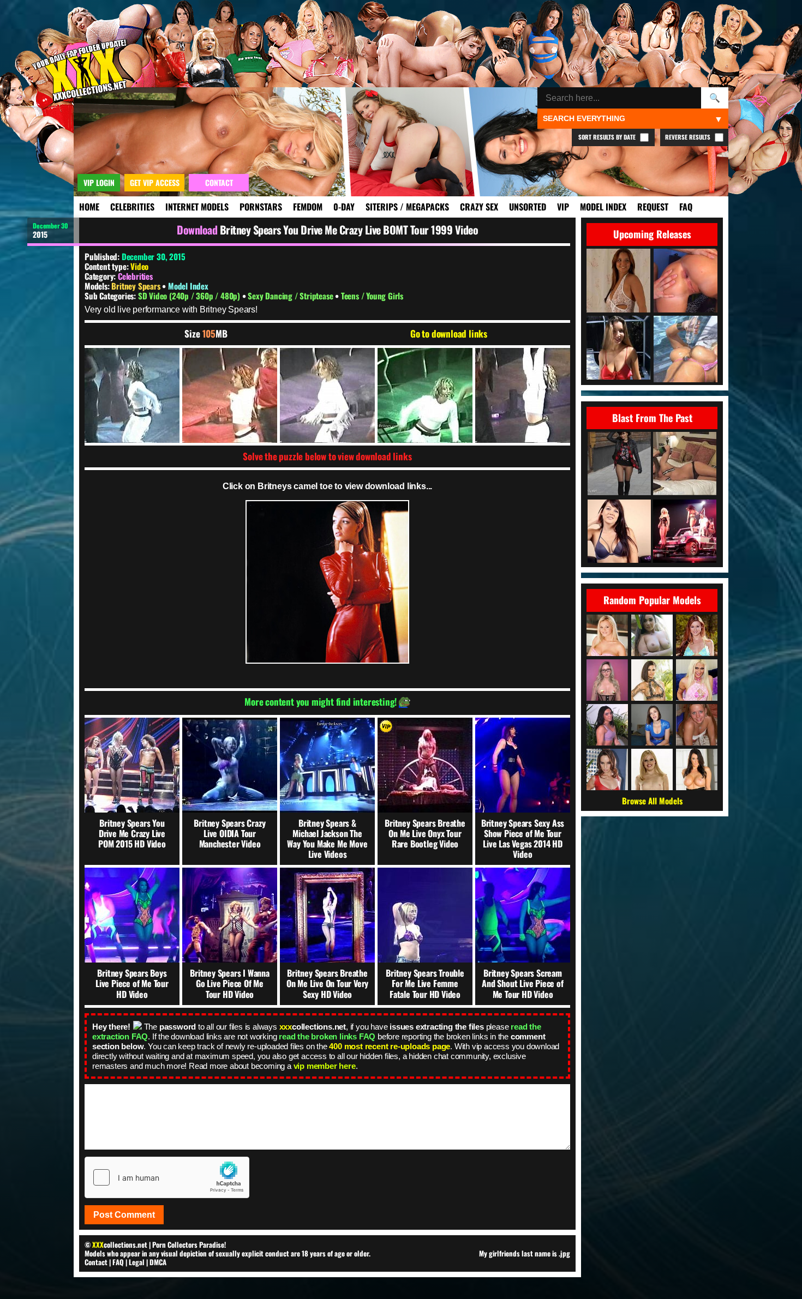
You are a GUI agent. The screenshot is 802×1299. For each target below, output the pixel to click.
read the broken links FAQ (327, 1036)
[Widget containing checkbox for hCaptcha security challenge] (167, 1177)
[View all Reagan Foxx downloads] (696, 769)
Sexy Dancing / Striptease (291, 296)
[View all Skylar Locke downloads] (607, 724)
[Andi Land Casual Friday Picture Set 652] (619, 532)
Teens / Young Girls (372, 296)
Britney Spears (136, 286)
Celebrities (132, 206)
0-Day (344, 206)
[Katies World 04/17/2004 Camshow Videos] (684, 464)
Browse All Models (652, 801)
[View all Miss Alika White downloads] (652, 724)
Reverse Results (688, 137)
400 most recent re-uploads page (389, 1046)
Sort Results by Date (607, 137)
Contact (96, 1261)
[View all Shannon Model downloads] (696, 724)
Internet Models (197, 206)
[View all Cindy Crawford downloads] (696, 680)
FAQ (685, 206)
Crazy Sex (479, 206)
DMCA (157, 1261)
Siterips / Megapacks (407, 206)
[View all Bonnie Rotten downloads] (652, 680)
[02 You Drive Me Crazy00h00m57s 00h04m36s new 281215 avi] (132, 395)
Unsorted (527, 206)
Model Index (603, 206)
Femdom (307, 206)
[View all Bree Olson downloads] (607, 635)
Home (89, 206)
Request (652, 206)
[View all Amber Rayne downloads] (607, 769)
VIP (563, 206)
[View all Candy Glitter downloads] (607, 680)
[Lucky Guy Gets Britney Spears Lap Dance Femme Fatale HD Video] (684, 532)
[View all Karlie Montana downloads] (696, 635)
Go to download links (448, 333)
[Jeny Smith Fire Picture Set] (619, 464)
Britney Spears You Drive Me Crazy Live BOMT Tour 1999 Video (349, 229)
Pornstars (261, 206)
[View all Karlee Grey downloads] (652, 635)
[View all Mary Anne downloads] (652, 769)
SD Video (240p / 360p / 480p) (190, 296)
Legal (137, 1261)
